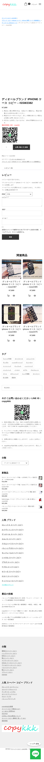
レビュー (5, 197)
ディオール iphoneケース (9, 23)
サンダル (5, 362)
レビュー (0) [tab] (8, 168)
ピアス (25, 370)
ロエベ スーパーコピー (10, 576)
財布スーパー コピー (8, 656)
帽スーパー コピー (8, 670)
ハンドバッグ (29, 366)
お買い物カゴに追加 (21, 147)
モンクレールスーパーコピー (13, 553)
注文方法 (5, 713)
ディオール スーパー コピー (12, 534)
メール (4, 218)
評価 (4, 194)
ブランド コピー (7, 672)
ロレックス (5, 687)
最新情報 (5, 721)
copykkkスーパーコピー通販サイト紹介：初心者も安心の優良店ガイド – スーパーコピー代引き (22, 612)
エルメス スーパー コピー (11, 539)
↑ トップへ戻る (34, 744)
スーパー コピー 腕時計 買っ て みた (14, 718)
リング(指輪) (26, 374)
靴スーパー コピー (8, 658)
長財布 (14, 377)
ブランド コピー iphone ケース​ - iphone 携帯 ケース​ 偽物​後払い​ (21, 20)
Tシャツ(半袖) (7, 358)
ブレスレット (35, 370)
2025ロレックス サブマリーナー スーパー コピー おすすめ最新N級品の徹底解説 (22, 625)
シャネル (12, 692)
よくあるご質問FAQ (8, 711)
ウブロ (9, 696)
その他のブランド (8, 585)
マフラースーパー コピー (10, 660)
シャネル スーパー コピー (11, 558)
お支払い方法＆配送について (11, 716)
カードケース (19, 358)
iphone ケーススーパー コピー (12, 663)
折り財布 (5, 377)
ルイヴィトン (14, 687)
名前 (4, 209)
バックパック (7, 370)
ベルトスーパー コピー (9, 667)
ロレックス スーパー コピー (12, 525)
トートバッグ (7, 366)
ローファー (36, 374)
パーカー (17, 370)
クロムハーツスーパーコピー (13, 544)
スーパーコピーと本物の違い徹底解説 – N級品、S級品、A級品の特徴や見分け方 (21, 605)
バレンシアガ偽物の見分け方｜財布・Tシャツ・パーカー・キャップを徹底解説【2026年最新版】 (22, 599)
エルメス (5, 689)
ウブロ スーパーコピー (10, 567)
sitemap (4, 674)
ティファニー (12, 694)
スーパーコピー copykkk (9, 18)
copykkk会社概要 (7, 706)
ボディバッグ (14, 374)
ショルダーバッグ (17, 362)
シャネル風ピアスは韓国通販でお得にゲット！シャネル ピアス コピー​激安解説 (22, 618)
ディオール (5, 692)
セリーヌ (5, 694)
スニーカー (29, 362)
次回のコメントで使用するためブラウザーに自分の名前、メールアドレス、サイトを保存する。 (21, 231)
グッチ (13, 699)
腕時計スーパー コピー (9, 651)
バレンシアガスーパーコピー (13, 548)
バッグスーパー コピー (9, 653)
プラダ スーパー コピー (11, 562)
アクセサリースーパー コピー (11, 665)
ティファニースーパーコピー (13, 581)
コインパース (30, 358)
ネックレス (18, 366)
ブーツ (5, 374)
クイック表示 (14, 296)
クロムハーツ (12, 689)
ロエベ (4, 696)
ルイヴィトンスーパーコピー (13, 530)
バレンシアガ (6, 699)
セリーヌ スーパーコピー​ (11, 572)
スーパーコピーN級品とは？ (11, 709)
